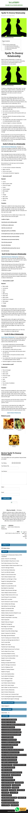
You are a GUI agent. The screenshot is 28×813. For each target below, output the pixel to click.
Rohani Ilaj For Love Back (6, 599)
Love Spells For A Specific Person (9, 757)
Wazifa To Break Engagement (7, 615)
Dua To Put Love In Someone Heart (9, 744)
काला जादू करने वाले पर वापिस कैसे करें (7, 782)
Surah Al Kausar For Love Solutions (8, 597)
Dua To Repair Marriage (7, 747)
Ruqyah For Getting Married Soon (8, 581)
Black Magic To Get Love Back (8, 722)
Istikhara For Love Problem (7, 583)
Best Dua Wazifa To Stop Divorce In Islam (10, 561)
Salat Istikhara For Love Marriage (8, 606)
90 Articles (19, 510)
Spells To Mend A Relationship (7, 692)
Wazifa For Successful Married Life (8, 586)
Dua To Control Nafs (5, 642)
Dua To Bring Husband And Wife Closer (9, 656)
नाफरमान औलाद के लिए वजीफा (6, 795)
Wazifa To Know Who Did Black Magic (9, 631)
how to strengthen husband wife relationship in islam (14, 755)
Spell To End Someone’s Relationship (13, 47)
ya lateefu (13, 15)
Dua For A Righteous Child (7, 667)
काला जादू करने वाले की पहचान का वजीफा (8, 780)
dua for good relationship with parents (11, 734)
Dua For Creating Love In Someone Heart (10, 638)
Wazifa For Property (5, 671)
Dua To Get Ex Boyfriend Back (7, 674)
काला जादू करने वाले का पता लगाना (7, 777)
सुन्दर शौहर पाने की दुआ (14, 805)
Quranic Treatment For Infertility (8, 633)
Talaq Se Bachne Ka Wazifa (19, 765)
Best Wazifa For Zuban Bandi (7, 588)
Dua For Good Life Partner (7, 629)
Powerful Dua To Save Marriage (8, 647)
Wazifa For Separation (6, 660)
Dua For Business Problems (8, 727)
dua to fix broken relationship (9, 739)
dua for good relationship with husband (11, 732)
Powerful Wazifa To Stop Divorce (9, 762)
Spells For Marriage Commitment (8, 665)
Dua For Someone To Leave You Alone (9, 601)
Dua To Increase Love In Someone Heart (10, 694)
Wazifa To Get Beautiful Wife (7, 608)
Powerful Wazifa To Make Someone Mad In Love (11, 565)
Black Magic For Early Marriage (9, 719)
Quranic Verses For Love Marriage (8, 558)
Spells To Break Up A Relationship (12, 46)
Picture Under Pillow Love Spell (9, 760)
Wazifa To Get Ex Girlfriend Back (8, 658)
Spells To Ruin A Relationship (12, 48)
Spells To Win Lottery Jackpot (7, 685)
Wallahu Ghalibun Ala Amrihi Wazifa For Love (11, 613)
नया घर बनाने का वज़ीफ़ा (13, 792)
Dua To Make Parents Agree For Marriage (10, 699)
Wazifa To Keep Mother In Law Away (9, 617)
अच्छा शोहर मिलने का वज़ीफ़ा (16, 775)
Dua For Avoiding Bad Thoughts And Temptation (11, 696)
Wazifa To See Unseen (6, 644)
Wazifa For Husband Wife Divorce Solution (11, 772)
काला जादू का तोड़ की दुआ (19, 782)
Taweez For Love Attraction (8, 767)
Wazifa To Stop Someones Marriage (9, 590)
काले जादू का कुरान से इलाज (6, 787)
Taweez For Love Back (7, 770)
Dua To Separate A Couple (7, 678)
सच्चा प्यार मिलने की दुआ (5, 805)
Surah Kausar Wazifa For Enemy (8, 653)
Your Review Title (5, 466)
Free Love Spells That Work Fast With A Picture (12, 749)
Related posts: (9, 49)
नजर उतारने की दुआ (12, 790)
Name (3, 487)
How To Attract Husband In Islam (8, 577)
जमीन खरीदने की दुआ (15, 787)
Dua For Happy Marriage (7, 737)
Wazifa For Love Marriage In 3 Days (9, 579)
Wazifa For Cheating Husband (7, 669)
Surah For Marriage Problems (7, 567)
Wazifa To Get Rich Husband (7, 610)
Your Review (4, 471)
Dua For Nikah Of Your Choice (7, 651)
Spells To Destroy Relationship (9, 44)
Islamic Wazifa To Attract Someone (8, 592)
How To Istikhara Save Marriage (8, 604)
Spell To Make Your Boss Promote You (9, 687)
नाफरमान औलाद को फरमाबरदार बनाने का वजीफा (9, 797)
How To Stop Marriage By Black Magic (10, 752)
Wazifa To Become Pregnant (7, 622)
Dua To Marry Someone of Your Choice (9, 563)
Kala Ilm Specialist (5, 619)
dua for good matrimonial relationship (11, 729)
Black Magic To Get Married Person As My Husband (13, 724)
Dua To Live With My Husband (7, 572)
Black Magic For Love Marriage (8, 626)
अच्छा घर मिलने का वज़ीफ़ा (6, 775)
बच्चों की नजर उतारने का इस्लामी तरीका (8, 800)
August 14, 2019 (5, 15)
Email (2, 492)
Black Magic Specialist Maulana (8, 635)
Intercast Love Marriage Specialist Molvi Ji (10, 640)
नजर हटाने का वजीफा (5, 792)
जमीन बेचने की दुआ (5, 790)
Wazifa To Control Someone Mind (8, 574)
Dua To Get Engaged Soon (6, 681)
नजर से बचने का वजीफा (20, 790)
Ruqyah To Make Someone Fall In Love (9, 595)
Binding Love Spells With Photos (8, 662)
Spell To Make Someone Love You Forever (10, 649)
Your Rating (3, 463)
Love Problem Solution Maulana (8, 683)
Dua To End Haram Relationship (8, 570)
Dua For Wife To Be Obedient (7, 676)
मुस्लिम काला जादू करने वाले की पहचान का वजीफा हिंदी (10, 802)
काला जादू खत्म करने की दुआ (6, 785)
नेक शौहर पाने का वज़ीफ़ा (21, 797)
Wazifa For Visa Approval (6, 624)
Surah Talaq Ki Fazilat (7, 765)
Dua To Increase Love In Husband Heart (11, 742)
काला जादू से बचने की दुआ (16, 785)
